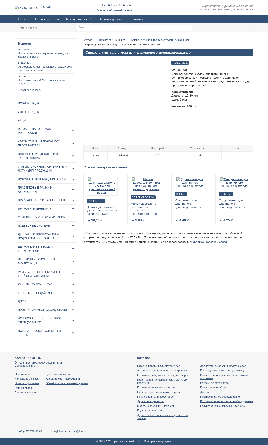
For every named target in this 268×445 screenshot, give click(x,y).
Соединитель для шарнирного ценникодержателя (232, 204)
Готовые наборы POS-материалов (35, 131)
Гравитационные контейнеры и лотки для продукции (42, 168)
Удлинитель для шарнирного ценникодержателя (188, 204)
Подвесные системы (34, 225)
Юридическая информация (63, 378)
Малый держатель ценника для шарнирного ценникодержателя (144, 208)
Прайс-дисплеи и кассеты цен (41, 200)
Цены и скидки (24, 387)
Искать (188, 28)
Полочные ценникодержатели (42, 179)
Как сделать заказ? (79, 19)
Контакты (137, 19)
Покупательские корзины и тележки (39, 333)
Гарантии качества (26, 392)
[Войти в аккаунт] (239, 28)
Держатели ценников (34, 208)
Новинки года (28, 103)
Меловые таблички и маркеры (42, 217)
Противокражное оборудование (43, 310)
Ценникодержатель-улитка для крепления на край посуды (102, 210)
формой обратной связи (210, 241)
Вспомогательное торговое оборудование (40, 320)
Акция (22, 120)
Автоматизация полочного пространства (39, 143)
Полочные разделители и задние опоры (38, 156)
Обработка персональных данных (67, 383)
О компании (22, 374)
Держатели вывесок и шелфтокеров (35, 248)
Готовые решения (47, 19)
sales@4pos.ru (78, 431)
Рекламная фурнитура (35, 284)
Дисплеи (24, 301)
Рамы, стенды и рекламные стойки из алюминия (39, 274)
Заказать (237, 155)
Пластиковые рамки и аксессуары (35, 189)
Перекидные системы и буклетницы (36, 261)
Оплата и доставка (111, 19)
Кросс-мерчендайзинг (35, 293)
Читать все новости (29, 90)
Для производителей (59, 374)
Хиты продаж (28, 112)
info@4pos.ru (29, 28)
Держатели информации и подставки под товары (38, 236)
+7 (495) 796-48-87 (116, 5)
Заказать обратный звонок (114, 10)
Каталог (23, 19)
